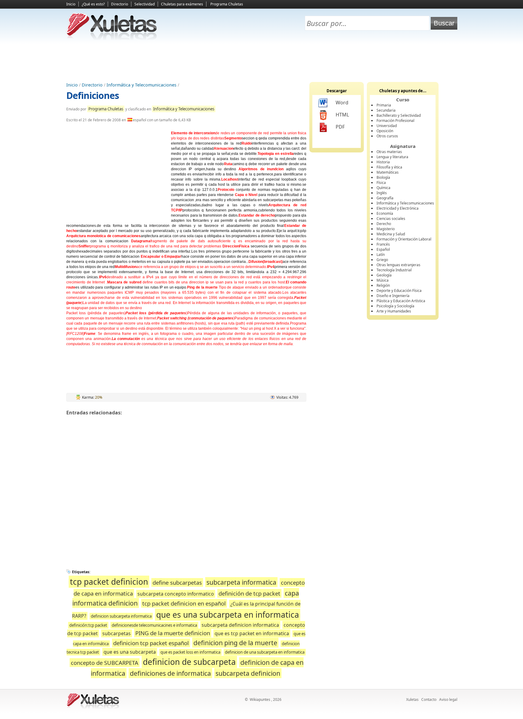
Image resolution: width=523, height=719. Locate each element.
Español (383, 249)
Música (383, 280)
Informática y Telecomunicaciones (141, 85)
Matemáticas (388, 172)
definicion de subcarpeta (189, 661)
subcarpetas (116, 633)
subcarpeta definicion (247, 673)
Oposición (385, 130)
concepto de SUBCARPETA (104, 662)
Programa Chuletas (226, 4)
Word (342, 102)
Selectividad (144, 4)
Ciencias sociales (391, 218)
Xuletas (412, 699)
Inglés (382, 192)
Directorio (119, 4)
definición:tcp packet (88, 625)
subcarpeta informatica (241, 582)
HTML (342, 114)
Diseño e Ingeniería (393, 295)
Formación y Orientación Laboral (404, 239)
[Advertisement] (261, 61)
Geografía (385, 198)
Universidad (387, 125)
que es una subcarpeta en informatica (227, 614)
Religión (383, 285)
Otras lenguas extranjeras (398, 264)
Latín (381, 254)
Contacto (428, 699)
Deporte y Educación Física (399, 290)
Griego (382, 259)
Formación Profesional (395, 120)
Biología (383, 177)
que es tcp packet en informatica (252, 633)
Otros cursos (387, 136)
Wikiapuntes (260, 699)
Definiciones (92, 95)
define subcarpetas (177, 582)
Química (383, 187)
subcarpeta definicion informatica (240, 625)
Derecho (384, 223)
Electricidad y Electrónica (398, 208)
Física (381, 182)
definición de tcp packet (249, 593)
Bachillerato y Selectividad (399, 115)
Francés (383, 244)
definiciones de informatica (170, 673)
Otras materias (389, 151)
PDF (340, 126)
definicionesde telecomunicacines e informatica (154, 625)
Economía (385, 213)
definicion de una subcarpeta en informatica (264, 652)
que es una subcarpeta (130, 652)
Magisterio (386, 228)
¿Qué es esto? (93, 4)
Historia (383, 162)
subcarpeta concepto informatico (175, 593)
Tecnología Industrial (394, 270)
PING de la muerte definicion (172, 633)
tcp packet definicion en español (184, 603)
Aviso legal (448, 699)
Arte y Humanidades (394, 311)
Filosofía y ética (389, 167)
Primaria (384, 105)
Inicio (70, 4)
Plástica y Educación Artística (401, 300)
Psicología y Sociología (395, 306)
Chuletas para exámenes (182, 4)
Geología (384, 275)
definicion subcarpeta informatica (121, 616)
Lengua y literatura (392, 156)
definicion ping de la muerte (235, 642)
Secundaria (386, 110)
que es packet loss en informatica (190, 652)
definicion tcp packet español (151, 643)
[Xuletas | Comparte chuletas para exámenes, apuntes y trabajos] (112, 38)
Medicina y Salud (391, 234)
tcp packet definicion (109, 581)
